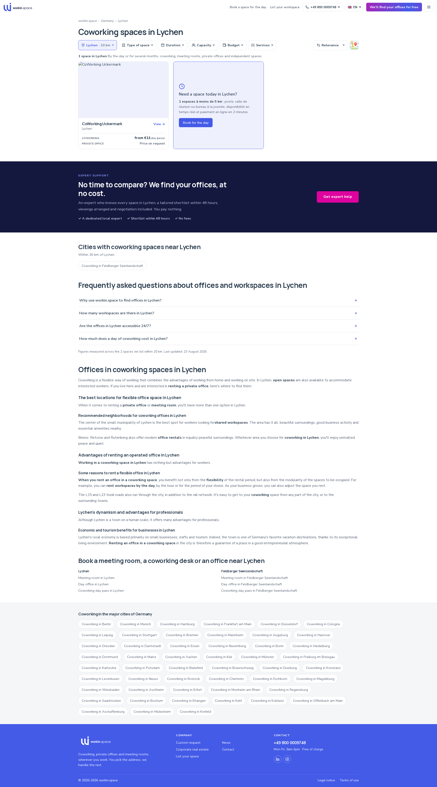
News (226, 742)
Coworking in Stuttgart (139, 635)
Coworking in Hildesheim (152, 711)
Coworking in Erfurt (187, 689)
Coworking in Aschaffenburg (103, 711)
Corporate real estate (192, 749)
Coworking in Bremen (182, 635)
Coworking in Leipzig (97, 635)
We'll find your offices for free (394, 7)
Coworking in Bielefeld (186, 668)
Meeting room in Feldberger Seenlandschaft (254, 577)
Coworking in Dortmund (100, 657)
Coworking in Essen (184, 646)
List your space (187, 756)
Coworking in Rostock (183, 678)
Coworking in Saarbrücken (101, 700)
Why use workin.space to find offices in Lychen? (218, 300)
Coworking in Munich (135, 624)
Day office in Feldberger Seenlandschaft (251, 584)
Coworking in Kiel (219, 657)
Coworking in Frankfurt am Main (228, 624)
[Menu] (428, 7)
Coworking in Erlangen (189, 700)
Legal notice (326, 780)
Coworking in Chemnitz (226, 678)
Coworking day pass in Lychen (101, 590)
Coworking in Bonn (269, 646)
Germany (107, 21)
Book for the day (196, 122)
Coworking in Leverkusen (100, 678)
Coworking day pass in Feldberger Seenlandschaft (259, 590)
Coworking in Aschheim (146, 689)
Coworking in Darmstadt (142, 646)
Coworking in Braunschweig (233, 668)
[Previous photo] (83, 90)
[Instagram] (287, 759)
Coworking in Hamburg (177, 624)
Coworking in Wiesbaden (100, 689)
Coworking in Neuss (143, 678)
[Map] (354, 45)
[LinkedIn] (278, 759)
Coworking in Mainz (141, 657)
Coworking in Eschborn (270, 678)
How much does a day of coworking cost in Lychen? (218, 338)
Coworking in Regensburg (288, 689)
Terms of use (349, 780)
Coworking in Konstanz (323, 668)
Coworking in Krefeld (195, 711)
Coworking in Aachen (181, 657)
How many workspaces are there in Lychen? (218, 313)
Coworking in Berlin (96, 624)
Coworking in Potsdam (142, 668)
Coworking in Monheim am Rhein (235, 689)
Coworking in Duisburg (280, 668)
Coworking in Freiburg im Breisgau (309, 657)
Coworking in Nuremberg (227, 646)
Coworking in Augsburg (270, 635)
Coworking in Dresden (98, 646)
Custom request (188, 742)
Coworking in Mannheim (225, 635)
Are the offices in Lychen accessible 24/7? (218, 325)
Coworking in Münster (257, 657)
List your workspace (285, 7)
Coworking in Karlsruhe (99, 668)
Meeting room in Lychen (96, 577)
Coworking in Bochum (146, 700)
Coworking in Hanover (313, 635)
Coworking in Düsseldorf (279, 624)
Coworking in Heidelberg (311, 646)
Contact (228, 749)
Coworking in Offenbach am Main (318, 700)
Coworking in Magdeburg (315, 678)
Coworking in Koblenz (267, 700)
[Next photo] (163, 90)
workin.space (87, 21)
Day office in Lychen (93, 584)
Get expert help (337, 196)
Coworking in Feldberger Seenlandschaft (112, 265)
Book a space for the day (248, 7)
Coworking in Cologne (323, 624)
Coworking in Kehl (228, 700)
